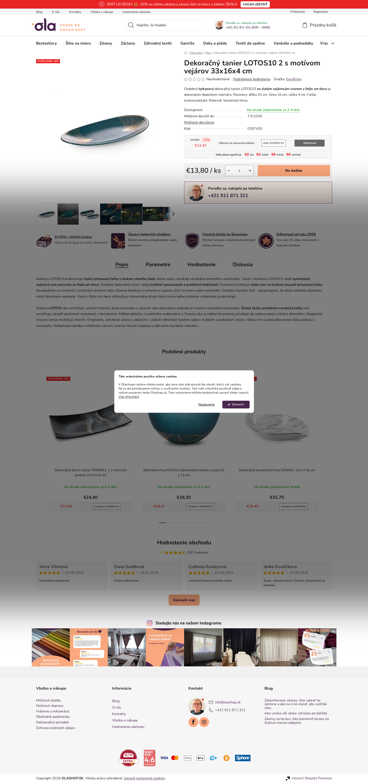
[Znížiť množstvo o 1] (228, 170)
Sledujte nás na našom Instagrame (188, 623)
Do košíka (293, 170)
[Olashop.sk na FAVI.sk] (128, 757)
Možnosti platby (48, 701)
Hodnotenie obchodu (136, 12)
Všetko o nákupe (102, 12)
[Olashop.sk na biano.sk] (150, 757)
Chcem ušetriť (255, 4)
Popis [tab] (121, 264)
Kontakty (75, 12)
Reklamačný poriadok (52, 722)
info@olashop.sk (228, 702)
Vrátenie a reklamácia (52, 712)
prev (39, 448)
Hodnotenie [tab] (201, 264)
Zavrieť (214, 210)
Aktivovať (309, 143)
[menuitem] (46, 43)
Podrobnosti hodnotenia (251, 79)
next (328, 448)
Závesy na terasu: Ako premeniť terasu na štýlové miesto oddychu (296, 721)
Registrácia (320, 12)
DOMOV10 (273, 143)
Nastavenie (206, 404)
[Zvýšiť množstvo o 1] (250, 170)
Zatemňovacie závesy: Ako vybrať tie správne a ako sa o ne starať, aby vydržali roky (295, 704)
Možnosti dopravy (49, 706)
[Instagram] (204, 722)
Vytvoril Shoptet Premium (312, 778)
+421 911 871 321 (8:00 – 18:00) (248, 27)
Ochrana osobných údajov (55, 728)
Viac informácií (129, 397)
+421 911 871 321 (228, 195)
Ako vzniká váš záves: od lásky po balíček (295, 713)
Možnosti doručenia (199, 122)
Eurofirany (294, 79)
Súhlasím (238, 404)
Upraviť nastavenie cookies (144, 778)
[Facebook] (193, 722)
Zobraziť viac (184, 600)
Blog (39, 12)
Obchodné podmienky (53, 717)
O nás (56, 12)
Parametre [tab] (158, 264)
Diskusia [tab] (243, 264)
